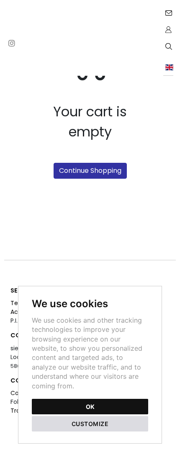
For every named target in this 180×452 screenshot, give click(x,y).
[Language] (168, 67)
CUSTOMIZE (90, 423)
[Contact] (168, 12)
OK (90, 406)
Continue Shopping (90, 170)
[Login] (168, 29)
